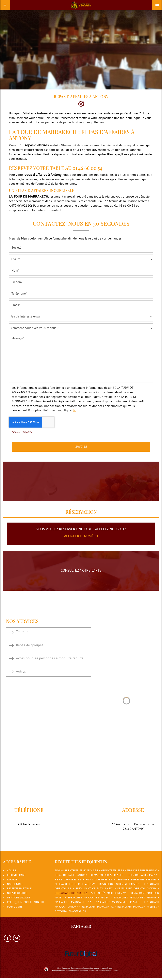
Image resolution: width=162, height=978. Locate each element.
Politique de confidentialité (25, 902)
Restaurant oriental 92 (71, 893)
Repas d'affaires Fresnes (106, 875)
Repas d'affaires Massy (142, 875)
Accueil (12, 871)
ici (74, 410)
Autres (21, 671)
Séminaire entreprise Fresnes (136, 880)
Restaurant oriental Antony (136, 889)
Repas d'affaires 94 (99, 880)
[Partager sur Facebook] (7, 938)
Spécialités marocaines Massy (88, 898)
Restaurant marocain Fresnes (137, 907)
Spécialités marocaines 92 (73, 902)
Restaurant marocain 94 (70, 911)
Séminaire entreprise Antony (75, 884)
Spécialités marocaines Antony (135, 898)
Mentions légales (18, 898)
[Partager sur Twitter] (16, 938)
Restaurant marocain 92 (97, 907)
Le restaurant (16, 875)
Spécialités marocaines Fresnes (117, 902)
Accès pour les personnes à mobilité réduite (49, 658)
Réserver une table (19, 889)
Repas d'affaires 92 (68, 880)
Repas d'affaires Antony (71, 875)
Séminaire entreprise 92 (141, 871)
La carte (12, 880)
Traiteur (22, 632)
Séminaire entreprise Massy (72, 871)
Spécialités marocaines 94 (109, 893)
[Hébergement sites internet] (81, 961)
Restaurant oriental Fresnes (119, 884)
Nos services (15, 884)
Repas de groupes (29, 645)
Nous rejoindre (17, 893)
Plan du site (15, 907)
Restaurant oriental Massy (94, 889)
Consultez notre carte (81, 570)
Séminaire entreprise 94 (108, 871)
